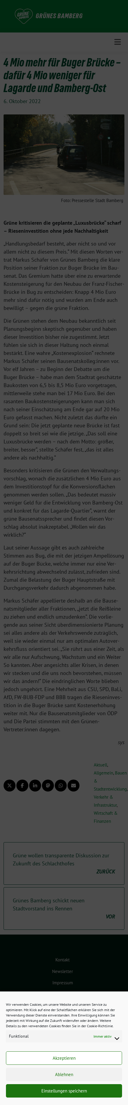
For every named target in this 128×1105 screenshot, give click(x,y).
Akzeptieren (64, 1058)
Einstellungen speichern (64, 1091)
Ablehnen (64, 1074)
